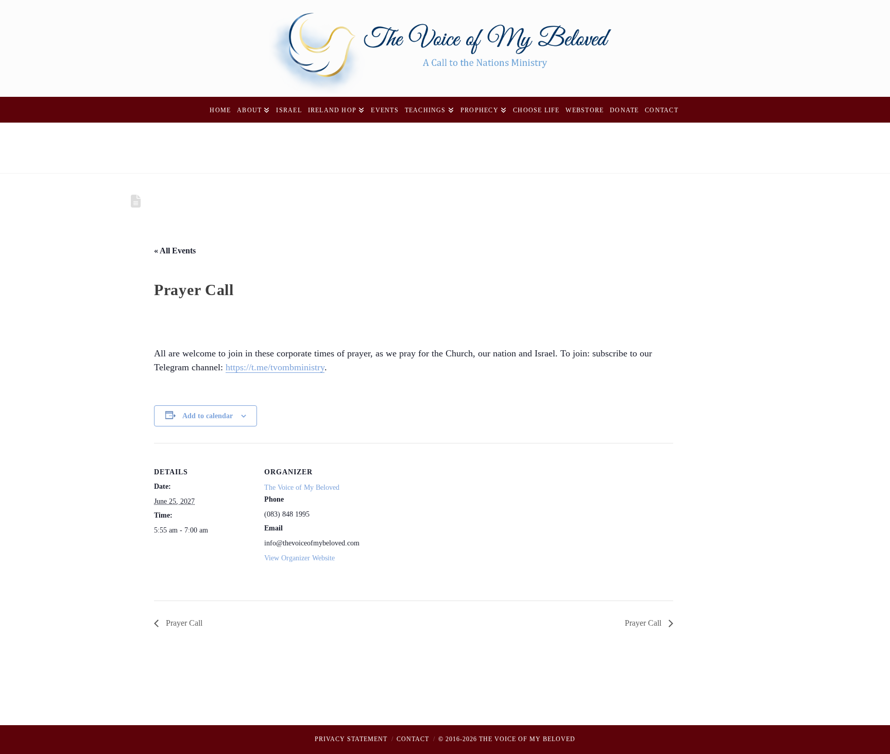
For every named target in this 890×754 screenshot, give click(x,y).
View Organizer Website (299, 558)
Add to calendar (207, 416)
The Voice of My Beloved (301, 487)
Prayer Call (183, 623)
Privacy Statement (351, 739)
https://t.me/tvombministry (275, 367)
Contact (413, 739)
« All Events (175, 250)
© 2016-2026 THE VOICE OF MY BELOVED (506, 739)
